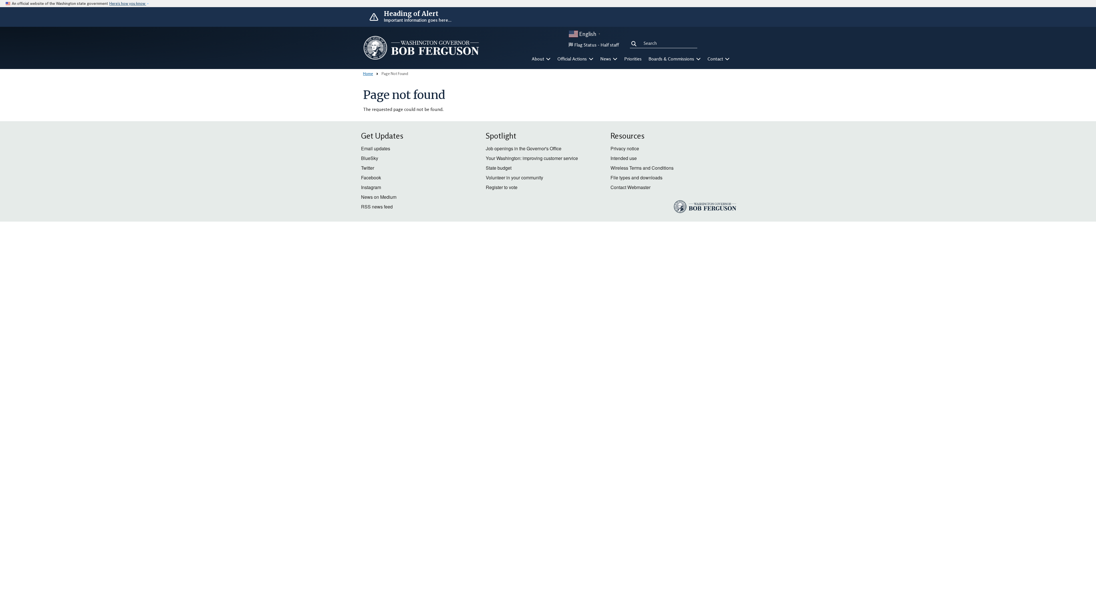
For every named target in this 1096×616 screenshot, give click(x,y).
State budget (498, 168)
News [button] (606, 59)
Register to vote (501, 187)
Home (368, 73)
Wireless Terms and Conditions (642, 168)
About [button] (538, 59)
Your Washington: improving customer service (532, 158)
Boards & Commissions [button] (671, 59)
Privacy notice (625, 148)
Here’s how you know (127, 3)
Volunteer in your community (514, 177)
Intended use (624, 158)
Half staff (610, 45)
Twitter (367, 168)
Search (635, 43)
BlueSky (369, 158)
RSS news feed (377, 206)
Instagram (371, 187)
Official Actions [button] (572, 59)
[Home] (421, 48)
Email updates (375, 148)
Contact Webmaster (630, 187)
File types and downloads (636, 177)
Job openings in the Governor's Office (523, 148)
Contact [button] (716, 59)
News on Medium (378, 197)
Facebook (371, 177)
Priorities (633, 59)
